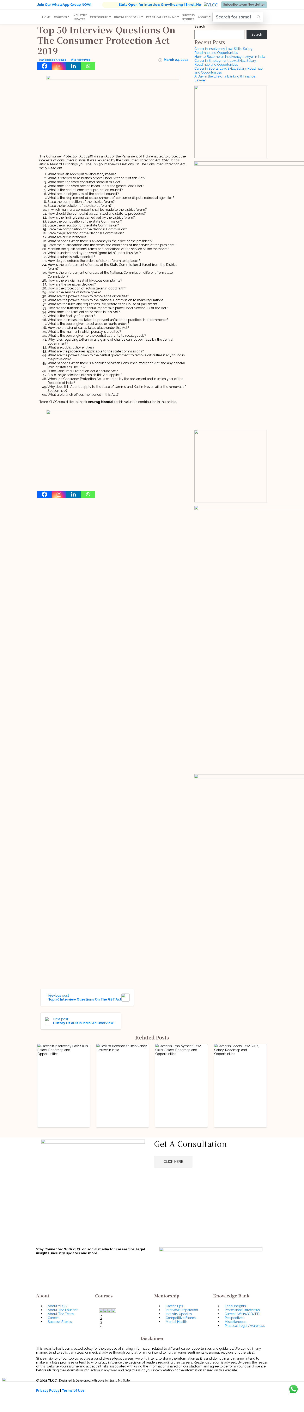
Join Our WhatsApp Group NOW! (64, 5)
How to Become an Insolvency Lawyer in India (229, 57)
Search (199, 26)
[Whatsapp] (88, 66)
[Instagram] (59, 66)
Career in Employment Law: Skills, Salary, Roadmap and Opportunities (225, 63)
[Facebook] (44, 66)
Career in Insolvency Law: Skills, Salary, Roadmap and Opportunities (223, 51)
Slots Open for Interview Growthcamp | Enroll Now (161, 5)
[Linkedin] (73, 66)
